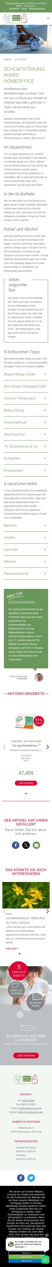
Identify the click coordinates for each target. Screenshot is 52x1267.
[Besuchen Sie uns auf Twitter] (31, 1178)
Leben (7, 59)
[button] (48, 745)
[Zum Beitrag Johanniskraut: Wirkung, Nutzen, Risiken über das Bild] (26, 895)
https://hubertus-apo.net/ (30, 1112)
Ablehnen (26, 1253)
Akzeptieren (26, 1257)
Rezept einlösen (37, 8)
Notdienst (14, 8)
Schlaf (40, 366)
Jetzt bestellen (26, 783)
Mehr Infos (27, 1261)
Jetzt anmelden (26, 1055)
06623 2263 (29, 6)
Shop (24, 8)
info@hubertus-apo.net (29, 1108)
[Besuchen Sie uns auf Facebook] (21, 1178)
